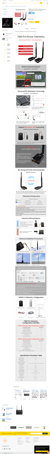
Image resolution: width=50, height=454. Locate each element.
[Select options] (21, 399)
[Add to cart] (29, 399)
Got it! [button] (42, 451)
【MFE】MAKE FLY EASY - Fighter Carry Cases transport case (26, 390)
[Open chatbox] (48, 452)
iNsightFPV (30, 8)
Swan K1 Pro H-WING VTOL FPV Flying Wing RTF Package (9, 414)
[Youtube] (9, 449)
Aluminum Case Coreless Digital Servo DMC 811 (9, 33)
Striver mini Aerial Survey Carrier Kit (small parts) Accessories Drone (35, 390)
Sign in (47, 0)
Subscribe (45, 433)
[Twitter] (4, 449)
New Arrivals (5, 13)
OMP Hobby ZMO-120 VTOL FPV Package (9, 419)
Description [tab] (27, 28)
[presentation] (46, 386)
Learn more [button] (37, 449)
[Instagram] (6, 449)
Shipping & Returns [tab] (34, 28)
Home (3, 6)
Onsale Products (5, 404)
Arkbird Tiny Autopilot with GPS (9, 38)
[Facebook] (2, 449)
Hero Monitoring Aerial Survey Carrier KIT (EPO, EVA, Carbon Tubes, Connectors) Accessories (18, 390)
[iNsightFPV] (4, 3)
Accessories (4, 14)
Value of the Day (5, 11)
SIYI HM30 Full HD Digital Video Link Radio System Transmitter (9, 409)
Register (44, 0)
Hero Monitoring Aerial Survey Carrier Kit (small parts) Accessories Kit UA (43, 390)
